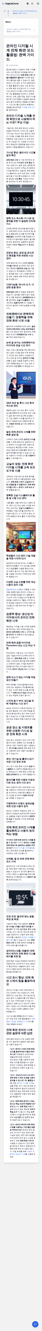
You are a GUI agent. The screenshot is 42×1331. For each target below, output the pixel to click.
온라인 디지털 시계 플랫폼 (24, 848)
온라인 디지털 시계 (24, 1083)
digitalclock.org (12, 589)
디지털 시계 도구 (28, 107)
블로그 (8, 13)
